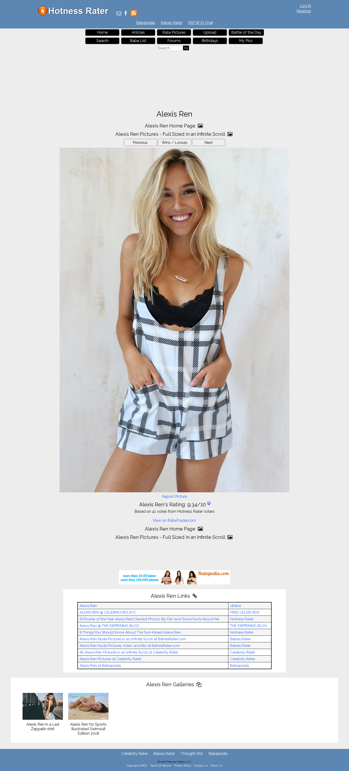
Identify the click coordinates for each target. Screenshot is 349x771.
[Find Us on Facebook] (125, 13)
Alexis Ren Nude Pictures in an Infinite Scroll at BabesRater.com (133, 639)
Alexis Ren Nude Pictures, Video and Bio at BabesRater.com (130, 646)
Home (102, 32)
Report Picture (174, 496)
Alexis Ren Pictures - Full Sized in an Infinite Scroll (170, 134)
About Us (216, 765)
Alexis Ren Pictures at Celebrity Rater (110, 659)
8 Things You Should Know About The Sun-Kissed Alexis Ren (130, 632)
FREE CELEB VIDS (244, 612)
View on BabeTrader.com (174, 520)
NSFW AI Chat (200, 22)
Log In (305, 6)
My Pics (246, 40)
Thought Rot (191, 753)
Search (102, 40)
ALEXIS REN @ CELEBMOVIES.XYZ (108, 612)
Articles (138, 32)
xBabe (235, 606)
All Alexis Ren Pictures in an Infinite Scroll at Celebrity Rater (129, 652)
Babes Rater (171, 22)
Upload (209, 32)
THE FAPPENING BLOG (248, 626)
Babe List (138, 40)
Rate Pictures (174, 32)
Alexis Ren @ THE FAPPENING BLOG (109, 626)
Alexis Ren (88, 606)
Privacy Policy (182, 765)
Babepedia (145, 22)
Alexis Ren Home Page (171, 126)
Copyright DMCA (137, 765)
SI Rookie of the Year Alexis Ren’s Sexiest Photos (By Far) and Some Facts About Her (149, 619)
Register (304, 11)
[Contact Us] (119, 13)
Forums (174, 40)
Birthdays (210, 40)
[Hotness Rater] (75, 14)
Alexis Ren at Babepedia (100, 665)
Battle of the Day (246, 32)
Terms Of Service (160, 765)
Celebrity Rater (242, 652)
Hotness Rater (242, 619)
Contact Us (201, 765)
